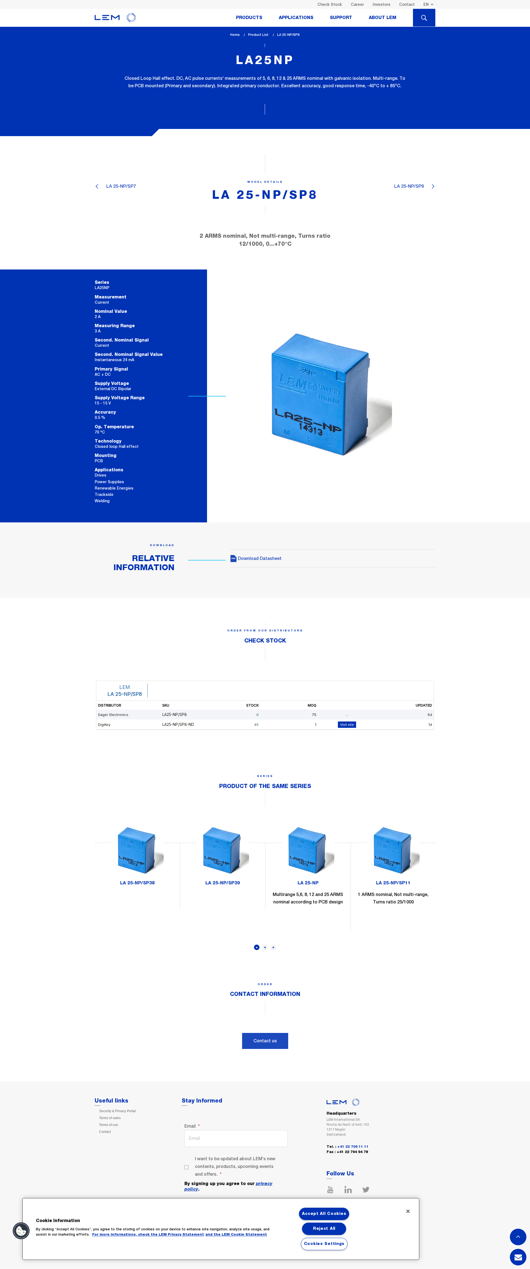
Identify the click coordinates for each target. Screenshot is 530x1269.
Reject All (324, 1229)
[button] (21, 1231)
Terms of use (108, 1125)
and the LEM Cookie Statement (236, 1234)
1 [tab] (256, 947)
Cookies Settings (324, 1244)
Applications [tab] (296, 17)
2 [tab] (265, 947)
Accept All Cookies (324, 1214)
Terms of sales (110, 1118)
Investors (381, 4)
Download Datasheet (259, 558)
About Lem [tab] (382, 17)
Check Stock (329, 4)
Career (357, 4)
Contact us (265, 1040)
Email (190, 1126)
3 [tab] (273, 947)
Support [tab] (341, 17)
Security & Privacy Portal (117, 1111)
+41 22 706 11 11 (353, 1147)
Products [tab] (249, 17)
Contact (407, 4)
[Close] (408, 1211)
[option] (137, 858)
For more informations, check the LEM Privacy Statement (148, 1234)
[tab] (424, 17)
